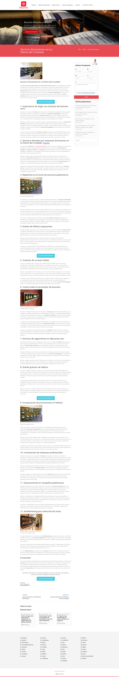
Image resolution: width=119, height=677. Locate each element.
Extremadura (25, 642)
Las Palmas (24, 653)
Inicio (79, 49)
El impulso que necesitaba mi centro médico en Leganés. (63, 618)
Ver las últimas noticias (59, 671)
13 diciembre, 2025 (44, 614)
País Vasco (24, 647)
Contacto (77, 5)
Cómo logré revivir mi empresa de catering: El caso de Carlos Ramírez (45, 618)
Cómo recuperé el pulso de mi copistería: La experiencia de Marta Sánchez (27, 619)
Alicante (84, 658)
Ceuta (43, 649)
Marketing (27, 624)
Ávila (63, 649)
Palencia (64, 653)
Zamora (64, 658)
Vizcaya (23, 656)
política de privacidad (89, 92)
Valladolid (64, 660)
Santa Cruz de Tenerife (87, 656)
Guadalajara (45, 658)
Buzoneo (34, 5)
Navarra (44, 644)
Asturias (44, 637)
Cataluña (24, 640)
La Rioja (24, 651)
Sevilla (83, 642)
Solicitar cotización (31, 32)
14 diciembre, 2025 (26, 614)
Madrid (84, 637)
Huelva (84, 49)
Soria (63, 656)
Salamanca (64, 647)
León (63, 642)
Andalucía (24, 637)
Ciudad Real (65, 640)
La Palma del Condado (40, 146)
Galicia (23, 649)
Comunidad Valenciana (27, 644)
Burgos (64, 651)
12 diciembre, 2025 (62, 614)
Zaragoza (84, 651)
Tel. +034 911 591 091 (87, 5)
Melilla (43, 651)
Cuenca (64, 637)
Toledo (43, 656)
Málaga (84, 647)
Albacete (44, 653)
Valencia (84, 644)
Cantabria (44, 647)
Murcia (43, 642)
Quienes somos (56, 5)
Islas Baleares (45, 640)
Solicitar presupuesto (67, 5)
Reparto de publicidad (44, 5)
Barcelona (84, 640)
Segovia (64, 644)
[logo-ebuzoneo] (23, 5)
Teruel (83, 653)
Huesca (84, 649)
